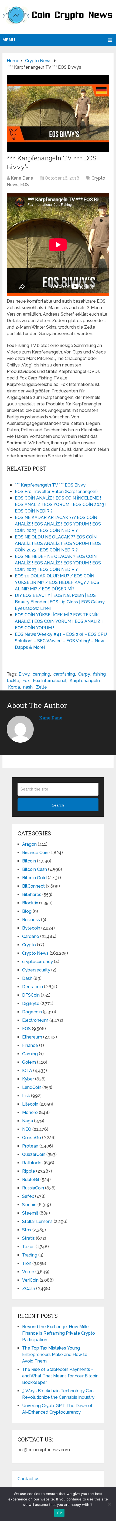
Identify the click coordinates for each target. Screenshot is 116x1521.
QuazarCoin (33, 1154)
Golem (29, 1062)
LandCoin (31, 1087)
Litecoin (30, 1104)
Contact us (28, 1478)
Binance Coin (35, 852)
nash (28, 687)
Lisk (26, 1095)
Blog (27, 911)
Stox (26, 1229)
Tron (26, 1263)
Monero (30, 1112)
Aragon (29, 844)
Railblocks (32, 1162)
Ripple (28, 1171)
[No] (109, 1504)
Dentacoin (32, 986)
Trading (29, 1255)
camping (41, 674)
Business (31, 919)
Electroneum (35, 1020)
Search (58, 805)
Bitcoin (29, 861)
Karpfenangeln (85, 680)
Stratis (28, 1238)
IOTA (27, 1070)
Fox (26, 680)
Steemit (30, 1213)
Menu (8, 39)
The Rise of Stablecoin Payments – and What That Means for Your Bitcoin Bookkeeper (60, 1376)
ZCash (28, 1288)
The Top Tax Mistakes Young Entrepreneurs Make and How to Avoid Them (54, 1354)
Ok (59, 1513)
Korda (14, 687)
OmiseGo (31, 1137)
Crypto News (35, 953)
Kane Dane (22, 178)
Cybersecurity (36, 970)
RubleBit (30, 1179)
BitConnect (33, 886)
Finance (30, 1045)
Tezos (28, 1246)
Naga (27, 1120)
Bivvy (24, 674)
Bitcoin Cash (34, 869)
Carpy (84, 674)
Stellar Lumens (37, 1221)
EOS (24, 184)
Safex (28, 1196)
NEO (26, 1129)
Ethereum (32, 1037)
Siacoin (29, 1204)
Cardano (30, 936)
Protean (30, 1146)
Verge (28, 1271)
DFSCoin (31, 995)
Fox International (49, 680)
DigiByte (30, 1003)
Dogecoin (32, 1011)
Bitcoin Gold (34, 877)
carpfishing (64, 674)
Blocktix (30, 902)
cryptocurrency (37, 961)
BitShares (31, 894)
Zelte (41, 687)
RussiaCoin (33, 1188)
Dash (27, 978)
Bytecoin (31, 928)
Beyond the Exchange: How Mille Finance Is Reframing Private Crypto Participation (58, 1333)
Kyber (28, 1079)
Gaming (30, 1053)
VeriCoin (30, 1280)
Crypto (29, 944)
